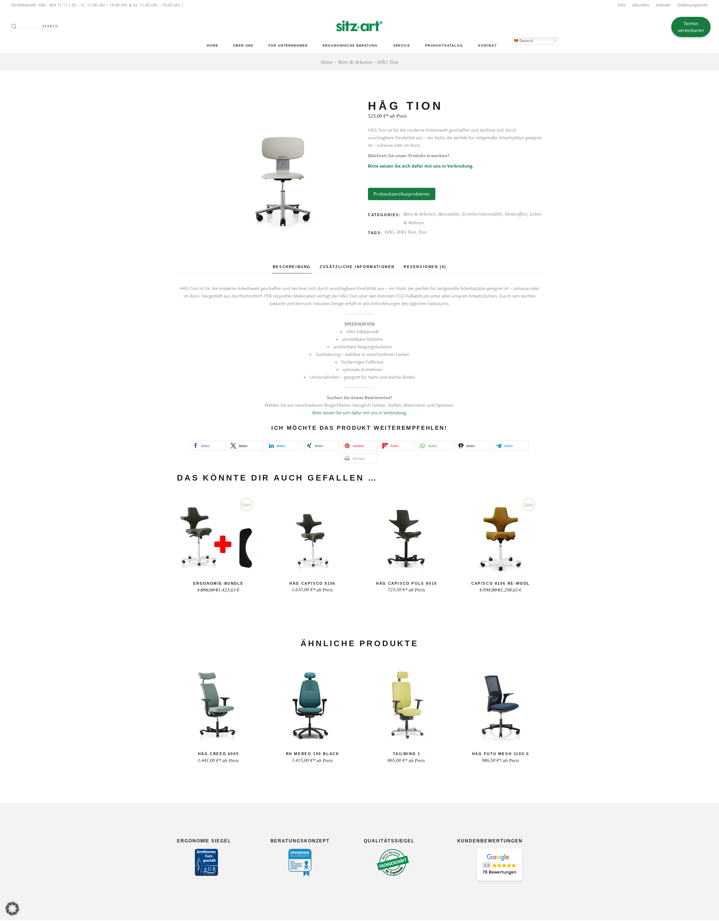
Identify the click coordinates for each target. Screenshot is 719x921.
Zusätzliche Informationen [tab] (357, 267)
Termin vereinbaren (691, 26)
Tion (422, 232)
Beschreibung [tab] (292, 267)
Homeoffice (516, 214)
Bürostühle (449, 214)
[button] (208, 446)
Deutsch (525, 41)
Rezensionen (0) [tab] (425, 267)
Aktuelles (640, 5)
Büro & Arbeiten (419, 214)
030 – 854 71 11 (52, 5)
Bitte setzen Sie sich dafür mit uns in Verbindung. (420, 166)
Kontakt (663, 5)
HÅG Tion (406, 232)
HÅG (389, 232)
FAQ (621, 5)
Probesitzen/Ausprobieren (402, 194)
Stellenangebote (692, 5)
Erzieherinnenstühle (482, 214)
